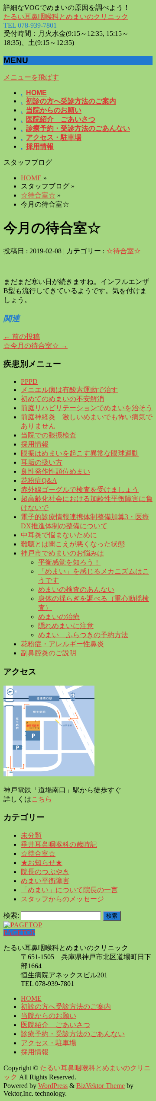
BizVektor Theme (100, 1085)
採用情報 (35, 444)
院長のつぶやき (45, 871)
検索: (11, 915)
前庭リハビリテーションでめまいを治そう (87, 408)
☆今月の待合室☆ (35, 345)
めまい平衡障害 (45, 880)
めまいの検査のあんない (76, 589)
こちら (41, 799)
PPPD (29, 381)
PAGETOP (19, 932)
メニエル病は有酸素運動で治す (69, 389)
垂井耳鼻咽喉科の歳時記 (59, 844)
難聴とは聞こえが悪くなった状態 (73, 544)
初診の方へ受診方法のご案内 (66, 1006)
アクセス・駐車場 (48, 1043)
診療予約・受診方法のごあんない (73, 1033)
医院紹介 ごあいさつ (55, 1024)
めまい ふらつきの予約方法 (83, 634)
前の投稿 (21, 336)
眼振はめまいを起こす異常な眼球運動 (80, 453)
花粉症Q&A (39, 480)
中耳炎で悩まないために (59, 535)
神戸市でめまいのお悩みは (62, 553)
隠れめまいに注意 (66, 625)
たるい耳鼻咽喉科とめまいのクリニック (65, 16)
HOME (31, 178)
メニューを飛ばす (31, 77)
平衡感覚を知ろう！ (69, 562)
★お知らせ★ (41, 862)
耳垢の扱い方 (41, 462)
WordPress (53, 1085)
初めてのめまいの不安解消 (62, 398)
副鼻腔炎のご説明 (48, 653)
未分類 (31, 835)
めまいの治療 (59, 616)
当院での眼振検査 (48, 435)
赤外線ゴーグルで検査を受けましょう (80, 489)
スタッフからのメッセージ (62, 899)
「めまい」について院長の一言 (69, 890)
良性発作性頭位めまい (55, 471)
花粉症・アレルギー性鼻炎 (62, 644)
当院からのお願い (48, 1015)
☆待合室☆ (38, 195)
